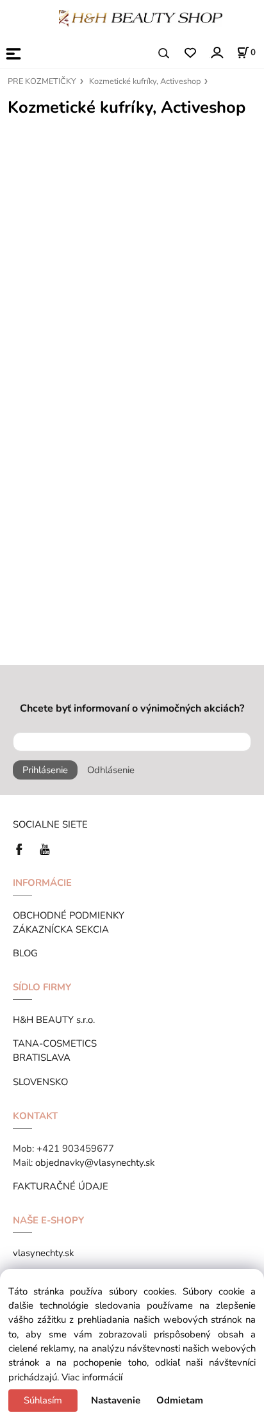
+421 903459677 (75, 1148)
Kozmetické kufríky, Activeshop (145, 81)
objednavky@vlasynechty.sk (94, 1162)
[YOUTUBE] (45, 848)
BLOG (25, 953)
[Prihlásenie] (216, 52)
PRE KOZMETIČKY (42, 81)
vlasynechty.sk (43, 1252)
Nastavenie (115, 1400)
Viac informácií (92, 1377)
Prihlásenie (45, 770)
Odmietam (179, 1400)
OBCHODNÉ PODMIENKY (68, 915)
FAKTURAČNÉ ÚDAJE (60, 1186)
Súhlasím (43, 1400)
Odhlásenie (111, 770)
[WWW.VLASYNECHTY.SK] (140, 17)
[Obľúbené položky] (190, 53)
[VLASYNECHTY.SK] (22, 848)
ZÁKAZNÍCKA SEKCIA (63, 929)
